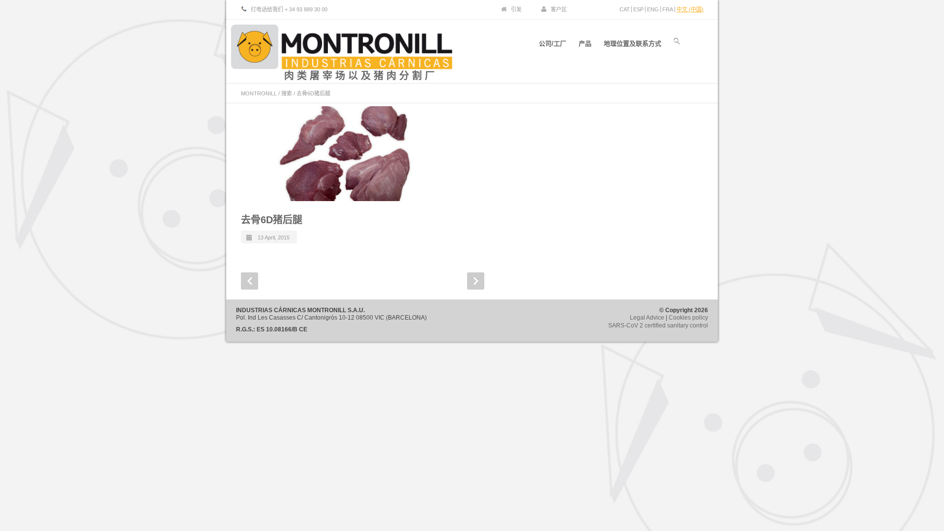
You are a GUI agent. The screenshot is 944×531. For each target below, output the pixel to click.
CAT (625, 9)
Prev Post (249, 281)
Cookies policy (688, 317)
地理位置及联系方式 (632, 43)
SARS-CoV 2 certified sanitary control (658, 325)
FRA (667, 9)
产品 (585, 43)
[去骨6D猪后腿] (351, 153)
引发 (516, 9)
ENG (653, 9)
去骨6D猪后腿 (271, 219)
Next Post (475, 281)
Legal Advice (647, 317)
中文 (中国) (690, 9)
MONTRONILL (259, 93)
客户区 (559, 9)
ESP (638, 9)
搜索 (286, 93)
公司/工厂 (552, 43)
